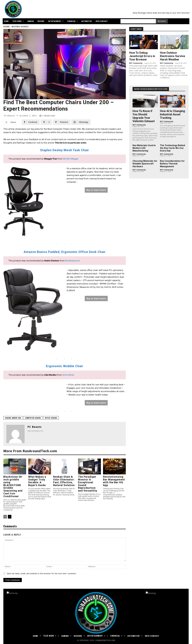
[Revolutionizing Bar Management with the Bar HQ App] (114, 466)
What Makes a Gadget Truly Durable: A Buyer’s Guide (37, 480)
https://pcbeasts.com (35, 431)
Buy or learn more (96, 190)
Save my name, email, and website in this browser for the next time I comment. (42, 573)
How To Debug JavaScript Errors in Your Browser (142, 56)
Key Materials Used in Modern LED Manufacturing (144, 148)
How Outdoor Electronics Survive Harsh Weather (172, 56)
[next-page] (9, 517)
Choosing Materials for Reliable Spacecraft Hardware (145, 164)
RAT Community (135, 63)
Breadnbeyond (72, 260)
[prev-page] (5, 517)
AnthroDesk (68, 375)
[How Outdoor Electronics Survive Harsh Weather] (174, 42)
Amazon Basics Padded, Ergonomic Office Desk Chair (65, 252)
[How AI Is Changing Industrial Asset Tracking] (172, 101)
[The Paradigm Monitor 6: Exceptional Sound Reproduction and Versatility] (89, 466)
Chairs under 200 (13, 418)
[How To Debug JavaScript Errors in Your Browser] (143, 42)
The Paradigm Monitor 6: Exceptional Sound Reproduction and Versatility (87, 483)
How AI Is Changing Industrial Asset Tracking (172, 114)
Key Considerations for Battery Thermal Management (172, 164)
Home (6, 26)
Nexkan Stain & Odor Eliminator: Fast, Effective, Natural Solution (64, 480)
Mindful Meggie (70, 158)
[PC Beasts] (15, 434)
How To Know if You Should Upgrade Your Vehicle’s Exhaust (144, 116)
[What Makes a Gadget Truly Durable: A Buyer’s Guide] (39, 466)
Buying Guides (20, 26)
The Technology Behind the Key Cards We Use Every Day (172, 148)
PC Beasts (9, 116)
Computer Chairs (33, 418)
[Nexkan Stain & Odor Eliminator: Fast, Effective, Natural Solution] (64, 466)
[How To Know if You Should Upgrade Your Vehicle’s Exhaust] (145, 101)
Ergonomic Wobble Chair (64, 366)
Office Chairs (51, 418)
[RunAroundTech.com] (13, 9)
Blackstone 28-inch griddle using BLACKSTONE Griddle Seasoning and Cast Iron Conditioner (13, 486)
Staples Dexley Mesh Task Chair (64, 150)
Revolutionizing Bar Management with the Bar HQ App (114, 480)
